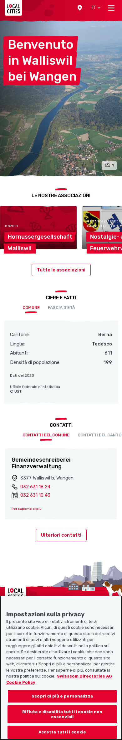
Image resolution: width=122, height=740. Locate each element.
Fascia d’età (61, 307)
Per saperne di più (27, 509)
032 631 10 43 (35, 495)
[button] (80, 8)
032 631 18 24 (35, 486)
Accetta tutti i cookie (62, 732)
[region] (61, 668)
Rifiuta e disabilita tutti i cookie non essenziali (62, 714)
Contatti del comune (46, 435)
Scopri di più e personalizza (62, 696)
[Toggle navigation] (111, 7)
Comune (31, 307)
